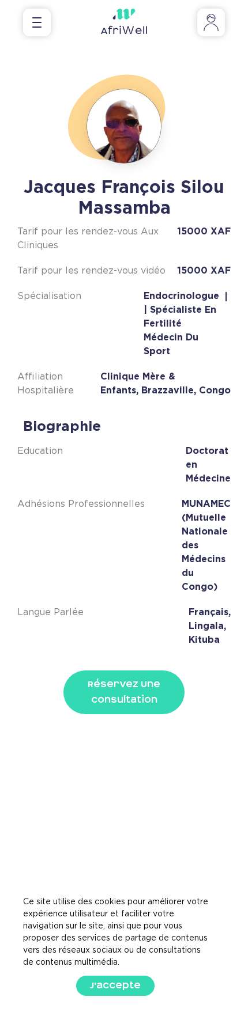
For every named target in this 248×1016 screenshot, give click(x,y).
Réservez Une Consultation (124, 692)
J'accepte (115, 985)
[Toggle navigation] (37, 22)
